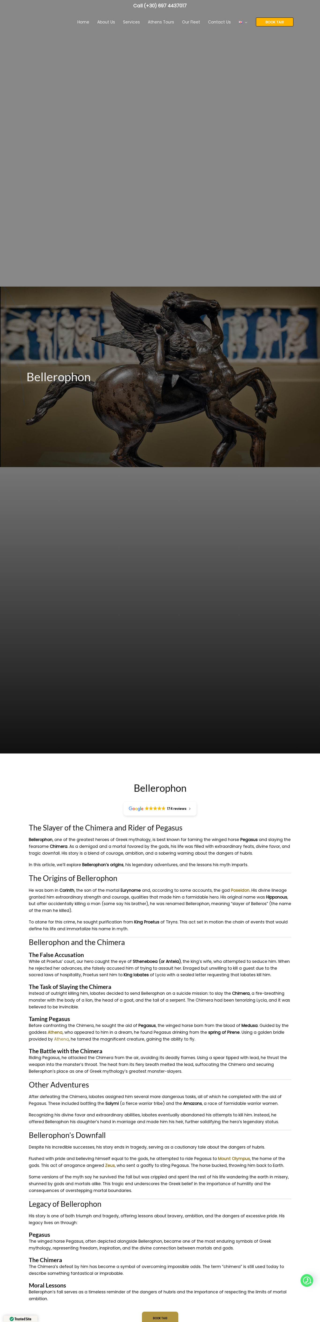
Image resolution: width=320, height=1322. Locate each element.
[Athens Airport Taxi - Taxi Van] (44, 21)
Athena (61, 1039)
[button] (244, 22)
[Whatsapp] (307, 1280)
